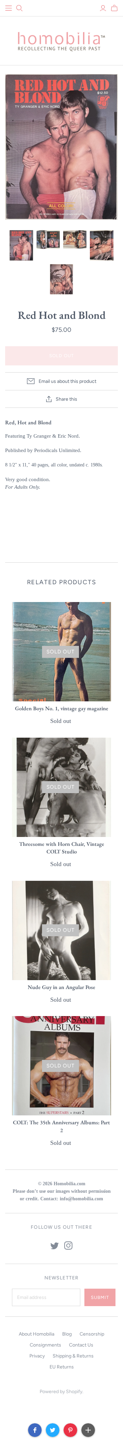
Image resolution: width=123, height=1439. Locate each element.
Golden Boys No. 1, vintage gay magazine (61, 708)
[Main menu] (8, 8)
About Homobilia (36, 1334)
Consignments (45, 1345)
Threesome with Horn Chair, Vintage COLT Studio (61, 847)
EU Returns (62, 1367)
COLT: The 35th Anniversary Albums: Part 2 (61, 1126)
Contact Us (81, 1345)
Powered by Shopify (61, 1391)
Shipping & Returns (73, 1356)
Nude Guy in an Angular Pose (61, 987)
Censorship (92, 1334)
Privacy (37, 1356)
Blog (67, 1334)
